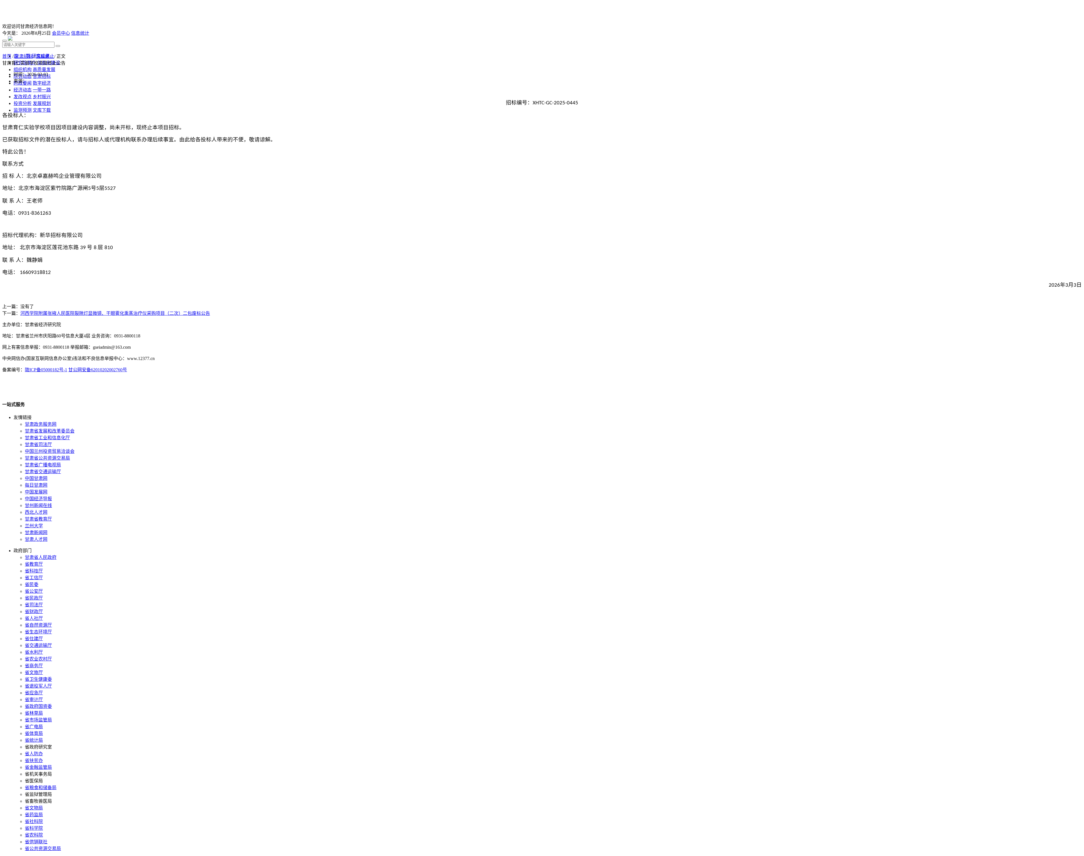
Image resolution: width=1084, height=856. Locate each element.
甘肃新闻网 (36, 532)
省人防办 (34, 753)
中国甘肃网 (36, 478)
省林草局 (34, 713)
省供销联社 (36, 841)
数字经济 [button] (42, 83)
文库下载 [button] (42, 110)
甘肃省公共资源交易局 (47, 458)
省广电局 (34, 726)
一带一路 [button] (42, 89)
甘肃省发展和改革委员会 (50, 431)
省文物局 (34, 807)
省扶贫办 (34, 760)
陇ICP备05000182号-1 (46, 369)
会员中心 (61, 33)
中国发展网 (36, 492)
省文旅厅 (34, 672)
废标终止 (45, 56)
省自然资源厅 (38, 625)
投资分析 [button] (23, 103)
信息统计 (80, 33)
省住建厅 (34, 638)
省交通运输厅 (38, 645)
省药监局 (34, 814)
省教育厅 (34, 564)
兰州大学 (34, 525)
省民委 (31, 584)
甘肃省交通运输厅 (43, 471)
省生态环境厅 (38, 631)
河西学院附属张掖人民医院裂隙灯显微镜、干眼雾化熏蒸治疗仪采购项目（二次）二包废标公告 (115, 313)
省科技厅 (34, 571)
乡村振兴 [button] (42, 96)
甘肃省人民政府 (40, 557)
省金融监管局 (38, 767)
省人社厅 (34, 618)
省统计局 (34, 740)
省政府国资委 (38, 706)
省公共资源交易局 (43, 848)
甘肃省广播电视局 (43, 464)
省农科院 (34, 835)
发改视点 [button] (23, 96)
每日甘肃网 (36, 485)
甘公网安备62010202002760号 (97, 369)
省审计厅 (34, 699)
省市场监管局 (38, 719)
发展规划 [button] (42, 103)
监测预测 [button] (23, 110)
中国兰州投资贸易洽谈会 (50, 451)
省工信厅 (34, 577)
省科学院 (34, 828)
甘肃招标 (24, 56)
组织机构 (23, 69)
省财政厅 (34, 611)
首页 (6, 56)
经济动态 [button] (23, 89)
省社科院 (34, 821)
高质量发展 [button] (44, 69)
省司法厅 (34, 604)
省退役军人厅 (38, 686)
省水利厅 (34, 652)
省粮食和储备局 (40, 787)
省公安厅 (34, 591)
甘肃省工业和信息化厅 (47, 437)
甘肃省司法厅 (38, 444)
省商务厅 (34, 665)
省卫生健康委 (38, 679)
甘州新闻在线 (38, 505)
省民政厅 (34, 598)
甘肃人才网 (36, 539)
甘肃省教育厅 (38, 519)
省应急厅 (34, 692)
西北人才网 (36, 512)
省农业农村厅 (38, 659)
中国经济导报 (38, 498)
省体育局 (34, 733)
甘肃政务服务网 (40, 424)
